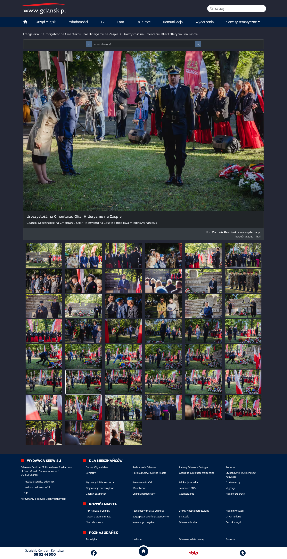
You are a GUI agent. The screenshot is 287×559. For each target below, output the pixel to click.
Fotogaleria (31, 34)
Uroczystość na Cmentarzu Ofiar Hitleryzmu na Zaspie (80, 34)
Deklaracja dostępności (37, 487)
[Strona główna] (25, 22)
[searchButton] (198, 44)
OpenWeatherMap (56, 499)
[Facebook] (94, 553)
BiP (26, 493)
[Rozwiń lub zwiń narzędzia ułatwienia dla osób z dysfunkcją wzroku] (243, 553)
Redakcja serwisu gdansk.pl (39, 481)
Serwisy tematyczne (241, 21)
